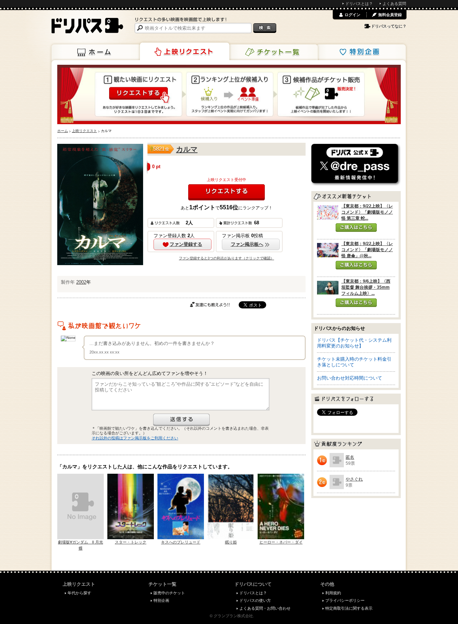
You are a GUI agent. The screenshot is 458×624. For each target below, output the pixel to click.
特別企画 (361, 52)
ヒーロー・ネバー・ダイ (281, 542)
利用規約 (333, 593)
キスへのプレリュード (180, 542)
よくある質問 (394, 3)
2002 (81, 282)
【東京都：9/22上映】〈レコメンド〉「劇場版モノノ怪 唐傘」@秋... (367, 249)
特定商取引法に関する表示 (348, 608)
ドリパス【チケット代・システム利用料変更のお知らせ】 (354, 342)
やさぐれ (354, 479)
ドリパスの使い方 (255, 600)
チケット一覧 (273, 52)
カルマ (187, 149)
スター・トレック (130, 542)
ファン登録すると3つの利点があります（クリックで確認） (226, 258)
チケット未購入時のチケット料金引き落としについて (354, 361)
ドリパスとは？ (359, 3)
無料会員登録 (390, 15)
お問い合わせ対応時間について (349, 378)
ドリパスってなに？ (388, 26)
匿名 (350, 457)
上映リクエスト (184, 51)
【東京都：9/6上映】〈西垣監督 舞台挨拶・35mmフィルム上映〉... (365, 287)
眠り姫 (231, 542)
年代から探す (79, 593)
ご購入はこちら (356, 227)
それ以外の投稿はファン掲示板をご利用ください (135, 438)
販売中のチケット (169, 593)
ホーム (96, 52)
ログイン (352, 15)
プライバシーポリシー (345, 600)
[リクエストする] (226, 192)
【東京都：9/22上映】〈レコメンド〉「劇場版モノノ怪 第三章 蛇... (367, 212)
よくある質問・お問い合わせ (265, 608)
